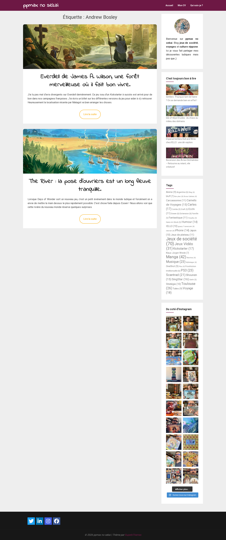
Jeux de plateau (182, 234)
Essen (175, 213)
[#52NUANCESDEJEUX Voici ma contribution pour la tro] (173, 442)
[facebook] (56, 521)
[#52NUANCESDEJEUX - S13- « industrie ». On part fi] (190, 323)
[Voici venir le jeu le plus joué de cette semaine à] (190, 357)
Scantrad (175, 275)
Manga (176, 257)
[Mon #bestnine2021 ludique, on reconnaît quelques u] (173, 476)
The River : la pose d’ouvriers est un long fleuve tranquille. (90, 185)
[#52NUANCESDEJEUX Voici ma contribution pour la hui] (190, 391)
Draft (184, 209)
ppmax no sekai (40, 5)
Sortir (193, 280)
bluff (170, 196)
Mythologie (191, 262)
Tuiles (177, 288)
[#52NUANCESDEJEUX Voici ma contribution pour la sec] (173, 459)
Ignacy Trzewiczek (186, 226)
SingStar (180, 279)
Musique (176, 262)
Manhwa (191, 258)
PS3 (187, 270)
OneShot (172, 266)
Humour (190, 222)
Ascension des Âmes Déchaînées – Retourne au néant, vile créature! (182, 163)
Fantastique (178, 217)
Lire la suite (90, 114)
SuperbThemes (133, 534)
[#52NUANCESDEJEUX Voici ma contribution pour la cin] (173, 425)
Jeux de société (181, 241)
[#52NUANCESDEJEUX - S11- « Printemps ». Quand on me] (173, 340)
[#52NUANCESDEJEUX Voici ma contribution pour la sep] (173, 408)
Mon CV (182, 5)
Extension (186, 213)
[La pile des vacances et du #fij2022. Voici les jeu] (173, 374)
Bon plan (178, 196)
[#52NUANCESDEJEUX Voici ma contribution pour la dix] (173, 357)
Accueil (169, 5)
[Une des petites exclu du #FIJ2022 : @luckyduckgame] (173, 391)
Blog (192, 192)
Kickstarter (183, 248)
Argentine (182, 192)
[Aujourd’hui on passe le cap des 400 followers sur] (190, 442)
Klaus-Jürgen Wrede (177, 253)
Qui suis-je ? (196, 5)
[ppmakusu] (31, 521)
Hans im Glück (173, 222)
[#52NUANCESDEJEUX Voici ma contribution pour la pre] (190, 476)
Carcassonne (176, 200)
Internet (170, 231)
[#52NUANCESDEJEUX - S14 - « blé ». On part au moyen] (173, 323)
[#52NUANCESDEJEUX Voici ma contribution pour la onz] (190, 340)
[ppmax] (39, 521)
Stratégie (173, 284)
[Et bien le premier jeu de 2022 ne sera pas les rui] (190, 459)
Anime (171, 192)
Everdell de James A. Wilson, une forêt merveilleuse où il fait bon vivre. (90, 80)
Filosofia (192, 218)
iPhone (182, 230)
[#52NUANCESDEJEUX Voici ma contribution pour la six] (190, 408)
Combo (176, 209)
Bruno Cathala (190, 196)
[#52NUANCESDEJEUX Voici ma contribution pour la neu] (190, 374)
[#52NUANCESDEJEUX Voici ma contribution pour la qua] (190, 425)
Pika (182, 266)
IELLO (171, 226)
